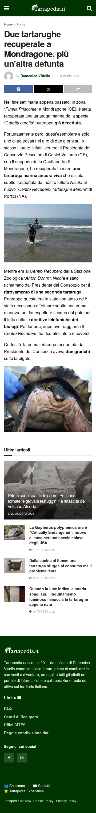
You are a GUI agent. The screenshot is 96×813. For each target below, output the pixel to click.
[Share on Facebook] (18, 89)
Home (8, 24)
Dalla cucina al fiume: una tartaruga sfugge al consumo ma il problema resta (60, 565)
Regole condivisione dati (27, 732)
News (21, 24)
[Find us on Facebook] (9, 757)
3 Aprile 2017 (70, 75)
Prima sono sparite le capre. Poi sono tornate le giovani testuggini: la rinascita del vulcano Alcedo (47, 501)
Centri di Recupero (21, 716)
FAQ (8, 708)
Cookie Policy (43, 800)
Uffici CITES (14, 724)
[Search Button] (89, 8)
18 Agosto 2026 (43, 611)
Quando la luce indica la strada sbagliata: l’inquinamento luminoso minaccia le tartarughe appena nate (58, 596)
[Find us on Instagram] (22, 757)
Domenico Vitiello (35, 75)
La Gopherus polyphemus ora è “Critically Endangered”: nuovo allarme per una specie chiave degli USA (58, 535)
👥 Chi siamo (14, 785)
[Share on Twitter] (48, 89)
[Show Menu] (6, 8)
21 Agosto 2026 (43, 550)
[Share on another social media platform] (78, 89)
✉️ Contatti (41, 785)
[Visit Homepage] (48, 8)
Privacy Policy (66, 800)
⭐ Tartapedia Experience (24, 790)
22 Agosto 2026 (22, 514)
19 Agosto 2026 (43, 578)
